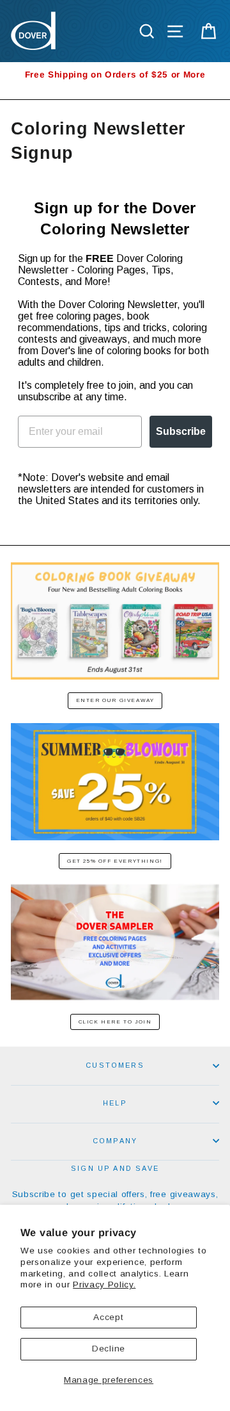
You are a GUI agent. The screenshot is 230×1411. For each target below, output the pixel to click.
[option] (115, 75)
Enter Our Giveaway (115, 700)
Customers (115, 1065)
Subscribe (181, 431)
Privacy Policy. (104, 1284)
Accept (108, 1317)
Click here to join (115, 1022)
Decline (108, 1348)
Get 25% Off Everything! (115, 861)
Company (115, 1141)
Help (115, 1103)
